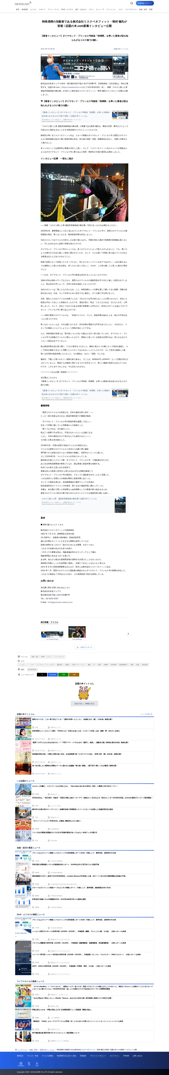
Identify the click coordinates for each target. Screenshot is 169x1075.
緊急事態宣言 (123, 664)
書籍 (89, 664)
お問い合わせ (137, 1056)
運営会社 (20, 1056)
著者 (132, 664)
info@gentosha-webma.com (60, 602)
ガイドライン (114, 1056)
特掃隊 (106, 664)
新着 (17, 9)
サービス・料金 (32, 1056)
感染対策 (59, 664)
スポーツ (42, 9)
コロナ (32, 664)
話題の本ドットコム (121, 49)
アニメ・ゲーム (53, 9)
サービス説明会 (47, 1056)
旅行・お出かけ (81, 9)
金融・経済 (143, 9)
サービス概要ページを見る (152, 1070)
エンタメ (33, 9)
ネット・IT (100, 9)
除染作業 (145, 664)
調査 (151, 9)
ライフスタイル (131, 9)
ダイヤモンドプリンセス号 (45, 664)
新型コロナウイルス (78, 664)
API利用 (126, 1056)
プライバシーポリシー (98, 1056)
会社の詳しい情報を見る (84, 703)
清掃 (99, 664)
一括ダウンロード (85, 647)
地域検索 (24, 9)
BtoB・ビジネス (67, 9)
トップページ (22, 1050)
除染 (137, 664)
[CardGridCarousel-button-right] (128, 633)
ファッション (111, 9)
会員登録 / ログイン (145, 3)
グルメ (91, 9)
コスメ (120, 9)
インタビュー (23, 664)
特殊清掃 (113, 664)
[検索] (131, 3)
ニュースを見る (145, 714)
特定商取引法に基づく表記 (66, 1056)
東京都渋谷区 (32, 669)
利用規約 (83, 1056)
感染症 (67, 664)
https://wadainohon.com (72, 87)
